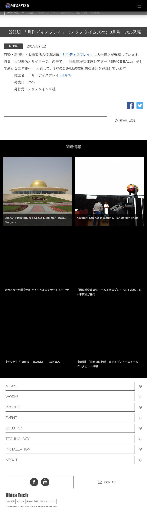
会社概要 (11, 501)
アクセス (20, 501)
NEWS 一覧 (13, 12)
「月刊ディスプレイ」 (76, 55)
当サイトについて (47, 501)
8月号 (66, 75)
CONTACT (110, 482)
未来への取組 (32, 501)
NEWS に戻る (127, 120)
